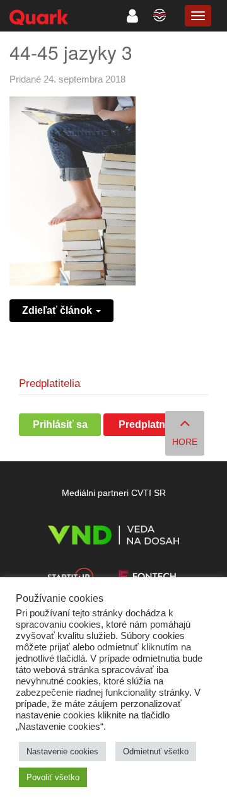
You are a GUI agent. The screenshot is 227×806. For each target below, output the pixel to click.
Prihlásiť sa (60, 424)
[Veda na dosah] (113, 537)
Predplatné (145, 424)
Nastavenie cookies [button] (62, 751)
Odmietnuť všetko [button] (156, 751)
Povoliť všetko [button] (52, 777)
